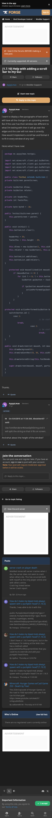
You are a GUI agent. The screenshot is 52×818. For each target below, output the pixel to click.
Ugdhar (15, 658)
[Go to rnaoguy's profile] (6, 602)
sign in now (16, 462)
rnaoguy (15, 627)
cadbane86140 (17, 704)
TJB (13, 594)
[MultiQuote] (3, 395)
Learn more (5, 4)
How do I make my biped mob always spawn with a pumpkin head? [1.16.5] (28, 602)
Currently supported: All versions (22, 61)
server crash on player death (23, 567)
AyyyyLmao (11, 85)
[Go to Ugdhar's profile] (6, 635)
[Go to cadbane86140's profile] (6, 684)
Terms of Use (11, 807)
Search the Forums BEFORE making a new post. (22, 52)
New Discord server (16, 509)
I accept (44, 803)
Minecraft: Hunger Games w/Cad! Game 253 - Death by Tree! (29, 685)
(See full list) (41, 714)
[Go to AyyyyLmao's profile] (3, 84)
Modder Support (34, 85)
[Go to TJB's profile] (6, 568)
